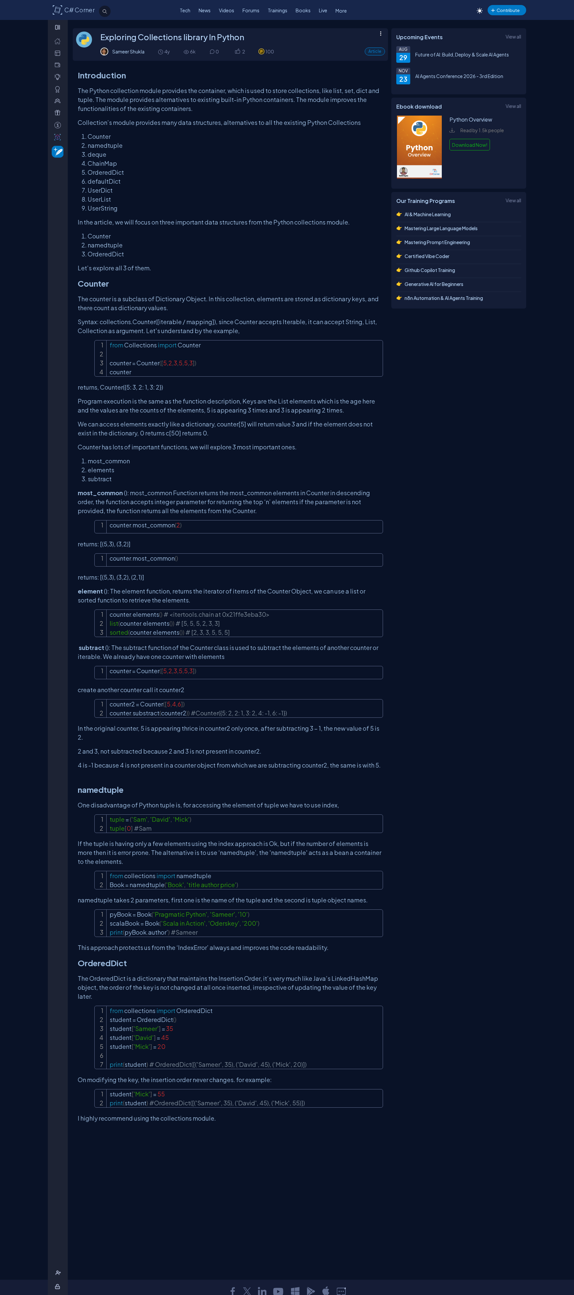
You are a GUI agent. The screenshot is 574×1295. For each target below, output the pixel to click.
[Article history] (161, 51)
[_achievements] (59, 89)
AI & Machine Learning (428, 214)
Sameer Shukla (128, 51)
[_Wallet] (59, 65)
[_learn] (59, 77)
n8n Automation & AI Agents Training (444, 298)
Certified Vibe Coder (427, 256)
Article (374, 51)
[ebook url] (419, 177)
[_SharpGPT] (59, 137)
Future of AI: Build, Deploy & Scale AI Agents (462, 54)
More (341, 11)
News (205, 10)
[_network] (59, 101)
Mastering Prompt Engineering (437, 242)
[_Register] (59, 1273)
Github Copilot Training (430, 270)
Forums (250, 10)
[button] (237, 51)
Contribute (508, 10)
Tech (185, 10)
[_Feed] (59, 41)
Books (303, 10)
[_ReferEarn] (59, 113)
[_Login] (58, 1286)
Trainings (277, 10)
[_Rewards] (59, 125)
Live (323, 10)
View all (513, 37)
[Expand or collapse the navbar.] (58, 27)
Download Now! (469, 145)
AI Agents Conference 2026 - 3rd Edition (459, 76)
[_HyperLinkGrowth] (56, 151)
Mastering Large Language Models (441, 228)
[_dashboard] (59, 53)
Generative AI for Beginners (434, 284)
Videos (226, 10)
